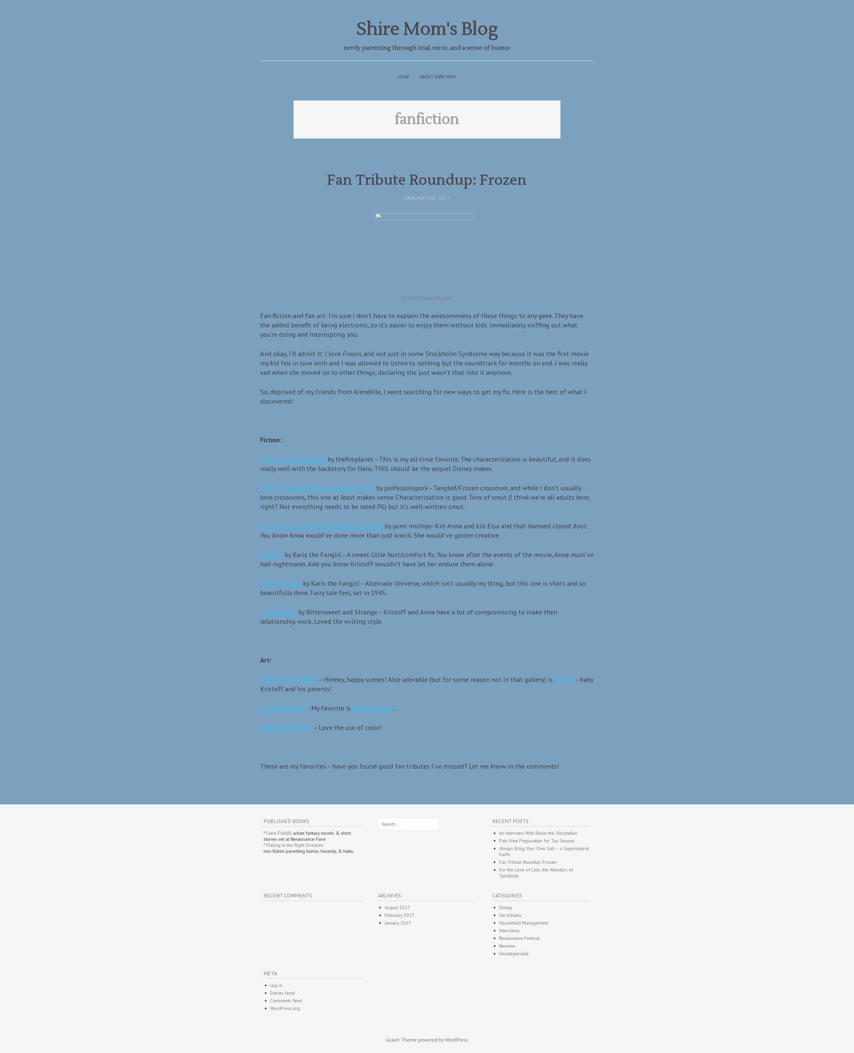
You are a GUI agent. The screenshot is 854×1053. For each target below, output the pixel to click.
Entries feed (282, 993)
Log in (276, 985)
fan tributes (510, 915)
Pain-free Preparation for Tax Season (536, 841)
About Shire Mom (438, 77)
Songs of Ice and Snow (293, 459)
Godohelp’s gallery (286, 727)
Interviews (509, 931)
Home (404, 77)
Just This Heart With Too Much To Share (317, 488)
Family (564, 679)
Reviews (507, 946)
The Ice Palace (280, 583)
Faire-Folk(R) (279, 833)
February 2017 (399, 915)
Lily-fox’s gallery (284, 708)
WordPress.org (285, 1008)
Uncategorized (513, 954)
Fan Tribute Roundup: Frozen (427, 180)
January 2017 (398, 923)
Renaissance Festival (519, 938)
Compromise (278, 612)
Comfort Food (373, 708)
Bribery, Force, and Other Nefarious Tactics (321, 526)
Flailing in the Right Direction (294, 845)
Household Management (523, 923)
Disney (505, 907)
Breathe (271, 554)
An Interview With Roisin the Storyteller (538, 833)
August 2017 (397, 907)
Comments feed (286, 1001)
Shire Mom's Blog (427, 29)
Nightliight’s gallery (289, 679)
